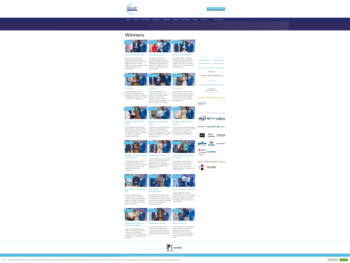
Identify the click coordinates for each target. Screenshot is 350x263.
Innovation (153, 88)
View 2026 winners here (216, 8)
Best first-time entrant (134, 55)
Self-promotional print (182, 55)
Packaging (129, 88)
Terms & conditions (168, 256)
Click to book (211, 80)
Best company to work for (184, 189)
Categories (142, 256)
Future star (177, 88)
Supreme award (179, 223)
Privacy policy (180, 256)
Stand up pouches (156, 55)
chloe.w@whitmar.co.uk (211, 92)
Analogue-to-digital (157, 223)
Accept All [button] (344, 260)
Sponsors (150, 256)
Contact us (157, 256)
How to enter (134, 256)
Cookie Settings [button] (333, 260)
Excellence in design (157, 155)
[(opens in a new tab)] (202, 103)
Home (127, 256)
